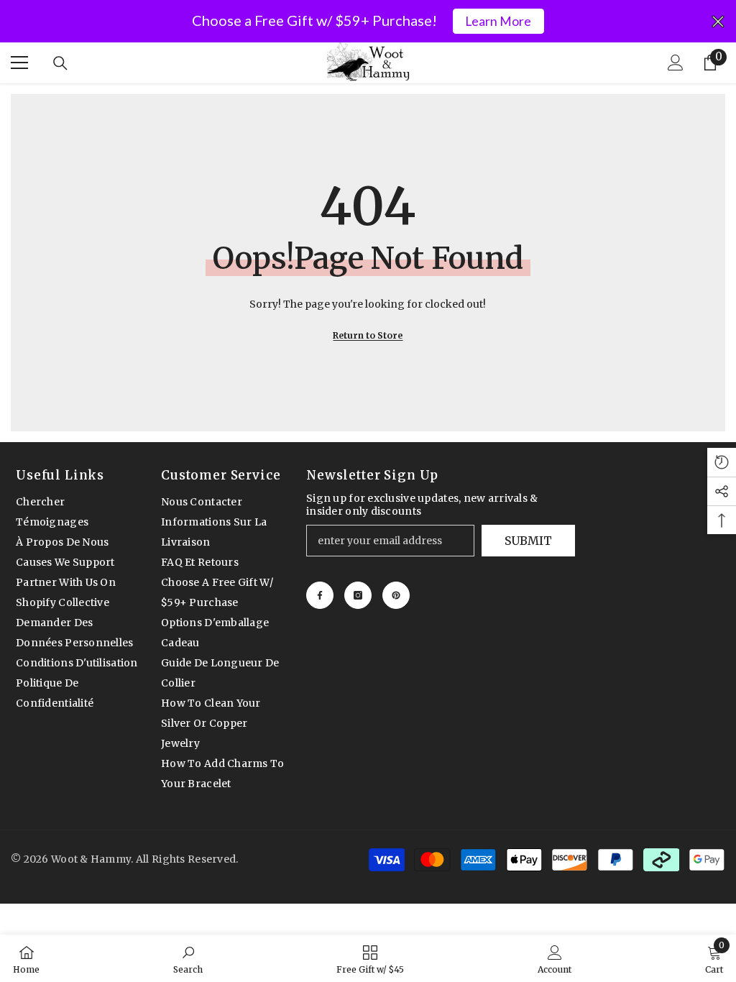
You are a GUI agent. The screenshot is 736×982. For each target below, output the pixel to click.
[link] (188, 958)
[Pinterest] (396, 595)
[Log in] (676, 62)
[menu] (19, 62)
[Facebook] (320, 595)
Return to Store (367, 335)
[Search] (60, 63)
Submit (528, 540)
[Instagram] (358, 595)
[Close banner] (718, 21)
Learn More (498, 21)
